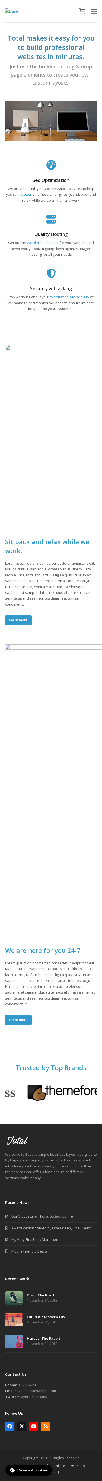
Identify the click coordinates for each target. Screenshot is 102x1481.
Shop (81, 1466)
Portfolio (58, 1466)
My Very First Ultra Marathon (34, 1239)
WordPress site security (69, 296)
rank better (22, 194)
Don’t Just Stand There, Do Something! (42, 1216)
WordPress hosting (42, 242)
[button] (82, 11)
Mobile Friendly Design (30, 1251)
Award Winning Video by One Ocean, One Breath (51, 1228)
